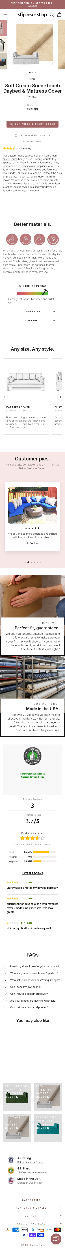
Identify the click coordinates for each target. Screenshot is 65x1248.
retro (5, 166)
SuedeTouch (10, 159)
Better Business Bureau (30, 1162)
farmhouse (9, 169)
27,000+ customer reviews (32, 1172)
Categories (31, 1200)
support (31, 1216)
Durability (32, 311)
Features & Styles (31, 1208)
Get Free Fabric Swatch (34, 135)
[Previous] (4, 397)
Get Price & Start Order (34, 124)
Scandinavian (28, 166)
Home (32, 78)
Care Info (32, 320)
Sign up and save (31, 1223)
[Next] (60, 397)
